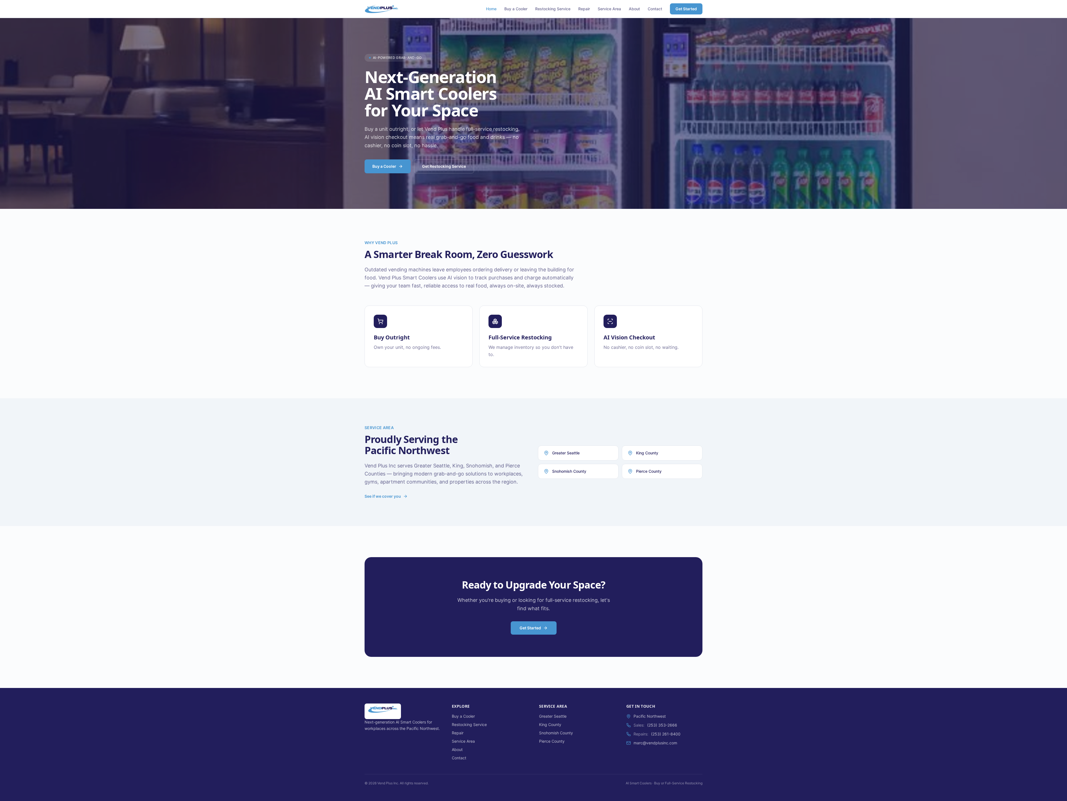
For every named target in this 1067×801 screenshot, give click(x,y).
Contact (655, 8)
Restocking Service (552, 8)
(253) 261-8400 (665, 734)
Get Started (686, 8)
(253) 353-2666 (662, 725)
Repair (584, 8)
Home (491, 8)
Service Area (609, 8)
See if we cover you (383, 496)
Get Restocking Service (444, 166)
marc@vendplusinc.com (655, 742)
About (634, 8)
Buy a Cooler (515, 8)
